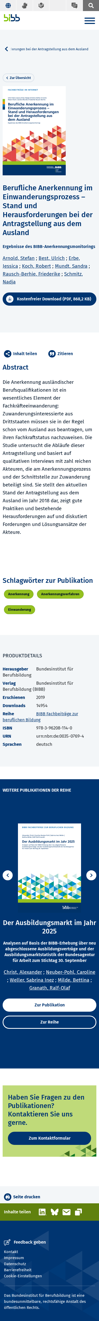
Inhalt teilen (25, 353)
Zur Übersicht (20, 78)
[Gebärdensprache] (24, 5)
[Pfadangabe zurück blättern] (8, 49)
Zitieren (65, 353)
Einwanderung (19, 610)
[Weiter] (91, 875)
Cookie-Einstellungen (23, 1276)
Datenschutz (15, 1264)
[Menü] (90, 22)
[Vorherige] (8, 875)
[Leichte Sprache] (41, 5)
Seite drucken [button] (26, 1196)
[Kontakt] (74, 5)
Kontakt (11, 1251)
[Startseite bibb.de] (12, 17)
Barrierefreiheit (17, 1270)
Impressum (14, 1257)
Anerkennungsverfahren (60, 594)
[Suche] (91, 5)
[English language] (8, 5)
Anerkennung (18, 594)
